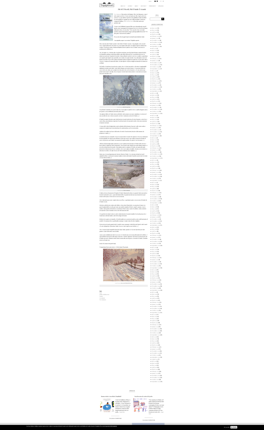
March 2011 (155, 369)
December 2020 (156, 152)
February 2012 (155, 347)
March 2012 (155, 345)
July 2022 (154, 115)
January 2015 (155, 282)
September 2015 (156, 268)
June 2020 (154, 162)
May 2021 (154, 142)
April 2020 (154, 166)
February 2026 (155, 36)
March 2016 (155, 255)
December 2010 (156, 375)
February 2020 (155, 170)
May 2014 (154, 296)
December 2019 (156, 174)
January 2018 (155, 217)
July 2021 (154, 138)
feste (100, 293)
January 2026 (155, 38)
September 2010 (156, 381)
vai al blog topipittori (115, 418)
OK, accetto (227, 427)
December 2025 (156, 40)
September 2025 (156, 46)
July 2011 (154, 361)
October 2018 (155, 201)
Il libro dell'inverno (104, 294)
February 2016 (155, 257)
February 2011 (155, 371)
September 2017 (156, 225)
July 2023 (154, 93)
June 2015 (154, 272)
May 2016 (154, 251)
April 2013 (154, 320)
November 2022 (156, 109)
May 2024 (154, 75)
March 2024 (155, 79)
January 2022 (155, 127)
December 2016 (156, 239)
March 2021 (155, 146)
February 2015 (155, 280)
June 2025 (154, 50)
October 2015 (155, 265)
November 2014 (156, 286)
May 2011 (154, 365)
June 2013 (154, 316)
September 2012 (156, 335)
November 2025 (156, 42)
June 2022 (154, 117)
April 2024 (154, 77)
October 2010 (155, 379)
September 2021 (156, 135)
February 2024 (155, 81)
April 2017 (154, 231)
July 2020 (154, 160)
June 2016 (154, 249)
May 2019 (154, 186)
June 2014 (154, 294)
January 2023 (155, 105)
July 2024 (154, 71)
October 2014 (155, 288)
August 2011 (155, 359)
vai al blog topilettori (149, 420)
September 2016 (156, 245)
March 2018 (155, 213)
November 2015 (156, 263)
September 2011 (156, 357)
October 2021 (155, 133)
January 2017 (155, 237)
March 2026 (155, 34)
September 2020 (156, 158)
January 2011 (155, 373)
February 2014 (155, 302)
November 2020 (156, 154)
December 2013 (155, 306)
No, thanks (234, 427)
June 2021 (154, 140)
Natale (101, 296)
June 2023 (154, 95)
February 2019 (155, 192)
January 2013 (155, 326)
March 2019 (155, 190)
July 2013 (154, 314)
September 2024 (156, 68)
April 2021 (154, 144)
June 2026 (154, 28)
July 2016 (154, 247)
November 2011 (156, 353)
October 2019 (155, 178)
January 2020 (155, 172)
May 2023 (154, 97)
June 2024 (154, 73)
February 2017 (155, 235)
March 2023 (155, 101)
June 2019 (154, 184)
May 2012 (154, 341)
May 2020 (154, 164)
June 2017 (154, 227)
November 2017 (156, 221)
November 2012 (156, 331)
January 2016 (155, 259)
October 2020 (155, 156)
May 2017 (154, 229)
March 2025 (155, 56)
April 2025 (154, 54)
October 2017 (155, 223)
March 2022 (155, 123)
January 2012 (155, 349)
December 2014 (156, 284)
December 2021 (156, 129)
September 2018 (156, 203)
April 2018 (154, 211)
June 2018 (154, 207)
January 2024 (155, 83)
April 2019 (154, 188)
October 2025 (155, 44)
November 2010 (156, 377)
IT (160, 1)
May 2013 (154, 318)
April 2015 (154, 276)
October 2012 (155, 333)
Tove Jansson (117, 14)
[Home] (106, 5)
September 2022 (156, 113)
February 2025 (155, 58)
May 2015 (154, 274)
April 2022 (154, 121)
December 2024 (156, 62)
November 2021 (156, 131)
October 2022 (155, 111)
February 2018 (155, 215)
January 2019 (155, 194)
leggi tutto (122, 412)
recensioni (102, 298)
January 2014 (155, 304)
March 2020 (155, 168)
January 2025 (155, 60)
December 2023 (156, 85)
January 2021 (155, 150)
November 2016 (156, 241)
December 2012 (156, 328)
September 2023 (156, 91)
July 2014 (154, 292)
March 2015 (155, 278)
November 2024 (156, 64)
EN (163, 1)
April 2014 (154, 298)
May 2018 (154, 209)
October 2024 (155, 66)
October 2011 (155, 355)
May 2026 (154, 30)
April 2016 (154, 253)
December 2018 (156, 196)
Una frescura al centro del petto (143, 396)
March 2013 (155, 322)
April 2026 (154, 32)
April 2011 (154, 367)
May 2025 (154, 52)
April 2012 (154, 343)
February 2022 (155, 125)
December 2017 (155, 219)
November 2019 (156, 176)
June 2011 (154, 363)
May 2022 (154, 119)
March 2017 (155, 233)
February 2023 (155, 103)
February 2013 (155, 324)
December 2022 (156, 107)
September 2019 (156, 180)
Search (163, 19)
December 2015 (155, 261)
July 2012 (154, 337)
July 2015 (154, 270)
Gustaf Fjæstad (120, 107)
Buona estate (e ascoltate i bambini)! (111, 396)
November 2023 (156, 87)
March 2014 (155, 300)
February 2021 (155, 148)
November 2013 (156, 308)
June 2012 (154, 339)
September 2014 (156, 290)
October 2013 (155, 310)
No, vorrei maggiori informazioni (108, 426)
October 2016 (155, 243)
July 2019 (154, 182)
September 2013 (156, 312)
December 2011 (155, 351)
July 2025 (154, 48)
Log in (150, 1)
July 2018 (154, 205)
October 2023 (155, 89)
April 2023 (154, 99)
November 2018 (156, 198)
